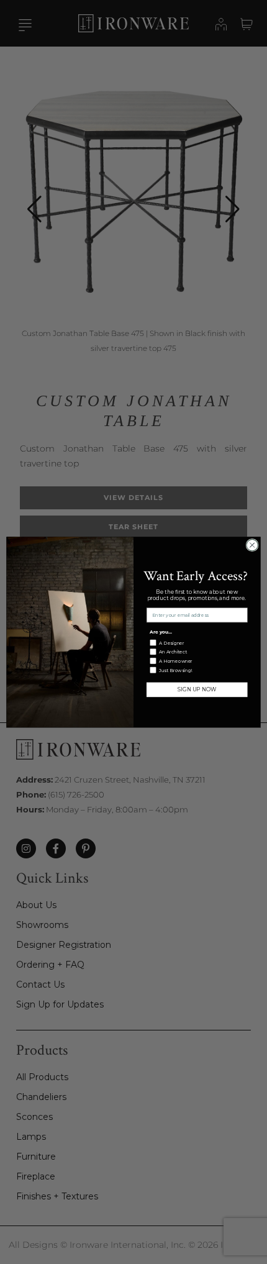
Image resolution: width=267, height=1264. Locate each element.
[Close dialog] (252, 544)
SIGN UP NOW (197, 689)
